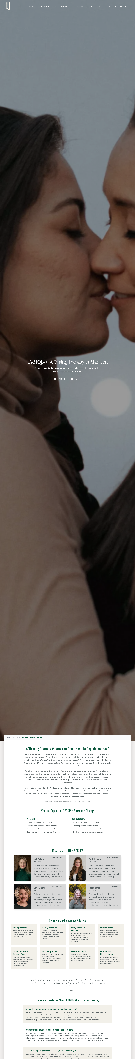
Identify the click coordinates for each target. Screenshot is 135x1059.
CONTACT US (121, 7)
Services (15, 738)
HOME (32, 7)
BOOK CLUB (96, 7)
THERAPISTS (44, 7)
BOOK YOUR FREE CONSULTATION (67, 379)
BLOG (108, 7)
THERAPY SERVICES (62, 7)
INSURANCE (81, 7)
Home (9, 738)
